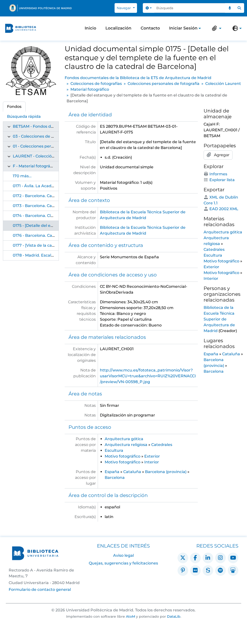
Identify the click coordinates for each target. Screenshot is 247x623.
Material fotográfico (89, 89)
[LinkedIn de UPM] (208, 558)
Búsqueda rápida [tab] (24, 116)
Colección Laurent (223, 83)
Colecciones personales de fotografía (163, 83)
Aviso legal (123, 555)
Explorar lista (222, 180)
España (112, 471)
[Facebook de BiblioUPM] (195, 558)
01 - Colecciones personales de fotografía (52, 146)
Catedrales (161, 444)
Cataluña (132, 471)
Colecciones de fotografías (96, 83)
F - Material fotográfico (35, 166)
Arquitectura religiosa (126, 444)
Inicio (90, 28)
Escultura (114, 450)
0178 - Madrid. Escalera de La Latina (48, 255)
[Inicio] (20, 28)
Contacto (150, 28)
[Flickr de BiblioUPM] (195, 570)
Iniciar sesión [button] (183, 28)
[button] (215, 28)
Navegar (124, 8)
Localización (118, 28)
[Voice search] (230, 8)
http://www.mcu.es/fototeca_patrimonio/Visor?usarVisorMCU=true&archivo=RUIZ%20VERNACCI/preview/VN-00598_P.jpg (148, 376)
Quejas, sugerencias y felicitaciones (123, 563)
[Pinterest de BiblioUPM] (183, 570)
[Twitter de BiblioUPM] (183, 558)
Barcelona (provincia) (165, 471)
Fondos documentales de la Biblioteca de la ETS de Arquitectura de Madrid (138, 77)
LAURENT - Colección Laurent (42, 156)
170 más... (22, 176)
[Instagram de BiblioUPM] (220, 558)
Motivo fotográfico (122, 456)
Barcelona (115, 477)
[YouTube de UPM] (233, 558)
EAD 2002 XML (223, 209)
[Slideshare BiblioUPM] (233, 570)
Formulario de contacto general (40, 589)
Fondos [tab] (14, 106)
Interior (151, 462)
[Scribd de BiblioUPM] (208, 570)
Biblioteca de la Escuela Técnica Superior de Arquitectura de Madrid (219, 319)
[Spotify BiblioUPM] (220, 570)
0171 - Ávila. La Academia (37, 186)
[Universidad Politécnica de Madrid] (40, 8)
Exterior (152, 456)
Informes (218, 174)
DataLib (173, 616)
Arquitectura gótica (124, 439)
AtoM (130, 616)
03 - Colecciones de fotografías (42, 136)
